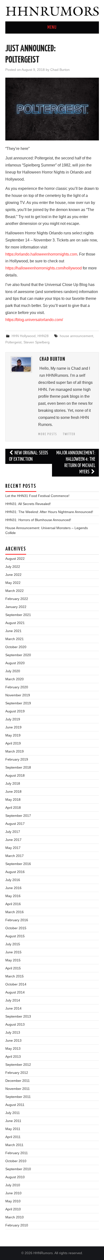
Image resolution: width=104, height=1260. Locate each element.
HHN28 (43, 336)
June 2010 (13, 1193)
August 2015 (15, 936)
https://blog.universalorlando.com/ (34, 320)
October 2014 (15, 984)
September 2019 (18, 703)
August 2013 (15, 1024)
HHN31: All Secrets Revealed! (28, 504)
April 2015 (13, 968)
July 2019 (12, 719)
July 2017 (12, 832)
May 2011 (12, 1129)
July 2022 (12, 567)
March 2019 (14, 751)
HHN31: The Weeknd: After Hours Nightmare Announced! (49, 512)
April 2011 (13, 1137)
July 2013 (12, 1032)
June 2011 (13, 1121)
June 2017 (13, 840)
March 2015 (14, 976)
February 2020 (16, 687)
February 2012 (16, 1073)
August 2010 (15, 1177)
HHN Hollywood (24, 336)
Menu (52, 27)
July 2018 (12, 783)
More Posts (47, 434)
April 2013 (13, 1056)
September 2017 (18, 816)
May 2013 (13, 1048)
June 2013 (13, 1040)
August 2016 (15, 872)
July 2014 (12, 1000)
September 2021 (18, 615)
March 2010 (14, 1217)
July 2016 (12, 880)
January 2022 (15, 607)
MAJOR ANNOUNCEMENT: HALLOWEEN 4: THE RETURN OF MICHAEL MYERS (75, 462)
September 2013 (18, 1016)
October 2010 (15, 1161)
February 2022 (16, 599)
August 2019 (15, 711)
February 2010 (16, 1225)
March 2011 (14, 1145)
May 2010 (13, 1201)
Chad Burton (60, 70)
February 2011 (16, 1153)
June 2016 (13, 888)
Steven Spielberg (36, 342)
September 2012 (18, 1065)
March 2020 (14, 679)
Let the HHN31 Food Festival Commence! (37, 496)
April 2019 (13, 743)
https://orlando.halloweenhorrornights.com (41, 254)
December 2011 (17, 1081)
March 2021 (14, 639)
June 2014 (13, 1008)
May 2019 (13, 735)
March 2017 (14, 856)
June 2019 (13, 727)
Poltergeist (13, 342)
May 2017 (13, 848)
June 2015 (13, 952)
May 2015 (13, 960)
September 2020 (18, 655)
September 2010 (18, 1169)
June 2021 (13, 631)
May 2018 (13, 799)
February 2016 (16, 920)
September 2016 (18, 864)
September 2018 (18, 767)
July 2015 (12, 944)
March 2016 (14, 912)
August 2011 (14, 1105)
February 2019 (16, 759)
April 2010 (13, 1209)
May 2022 (13, 583)
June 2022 (13, 575)
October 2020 (15, 647)
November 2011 (17, 1089)
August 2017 (15, 824)
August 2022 (15, 559)
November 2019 (17, 695)
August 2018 (15, 775)
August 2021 (15, 623)
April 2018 (13, 807)
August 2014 (15, 992)
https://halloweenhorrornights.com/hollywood (43, 268)
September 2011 (18, 1097)
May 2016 (13, 896)
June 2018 (13, 791)
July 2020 (12, 671)
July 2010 (12, 1185)
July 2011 (12, 1113)
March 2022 (14, 591)
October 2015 (15, 928)
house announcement (76, 336)
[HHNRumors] (52, 10)
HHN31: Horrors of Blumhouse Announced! (38, 520)
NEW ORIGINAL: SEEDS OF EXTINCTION (28, 456)
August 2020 (15, 663)
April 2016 (13, 904)
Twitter (69, 434)
